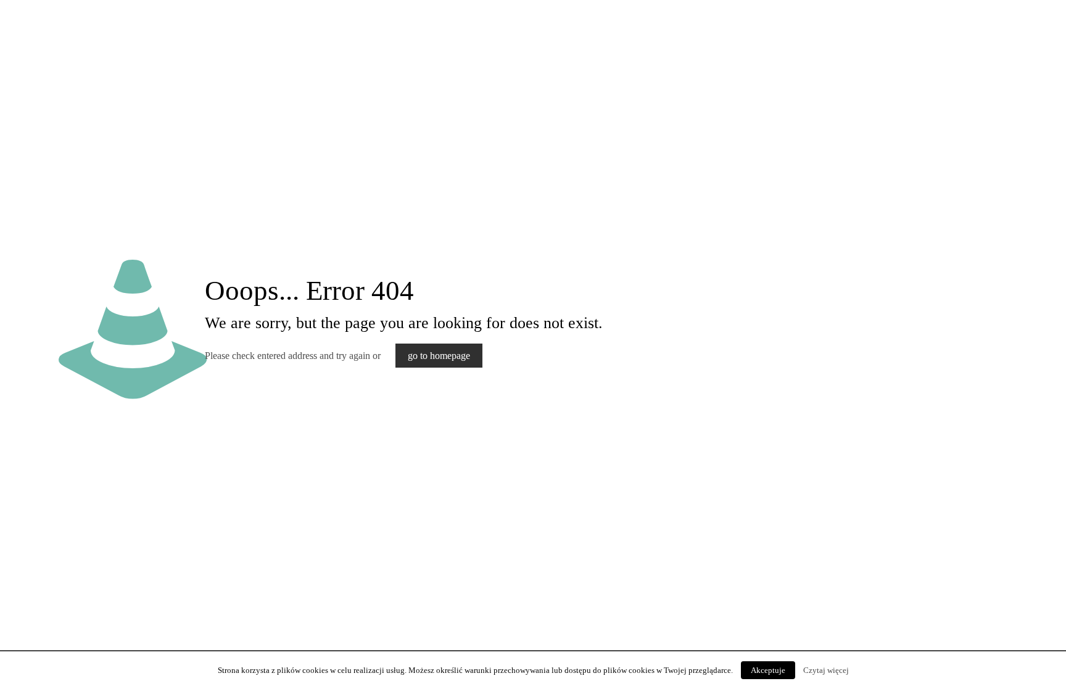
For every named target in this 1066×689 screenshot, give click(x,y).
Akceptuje (768, 670)
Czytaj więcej (826, 670)
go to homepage (439, 355)
